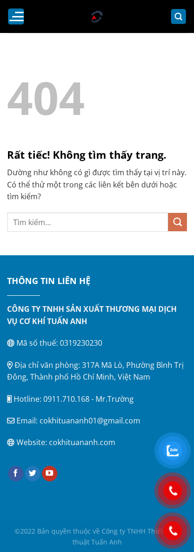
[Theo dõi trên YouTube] (49, 474)
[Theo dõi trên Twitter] (32, 474)
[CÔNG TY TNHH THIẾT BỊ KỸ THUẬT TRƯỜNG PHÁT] (97, 16)
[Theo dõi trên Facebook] (16, 474)
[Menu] (16, 16)
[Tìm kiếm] (178, 16)
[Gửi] (177, 222)
